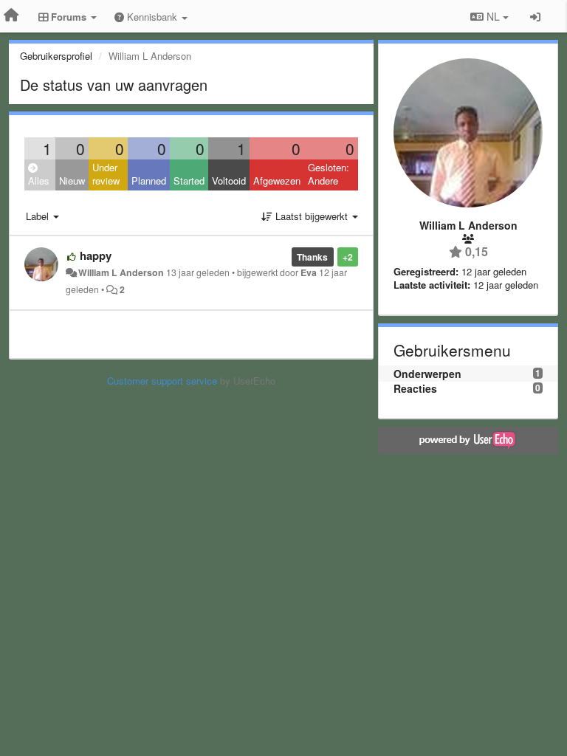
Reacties (415, 388)
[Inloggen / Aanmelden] (535, 16)
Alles (38, 180)
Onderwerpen (427, 373)
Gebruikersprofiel (56, 56)
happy (95, 255)
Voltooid (229, 180)
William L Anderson (121, 272)
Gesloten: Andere (328, 174)
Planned (148, 180)
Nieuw (72, 180)
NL (493, 16)
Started (189, 180)
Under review (106, 174)
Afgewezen (276, 180)
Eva (308, 272)
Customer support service (162, 381)
